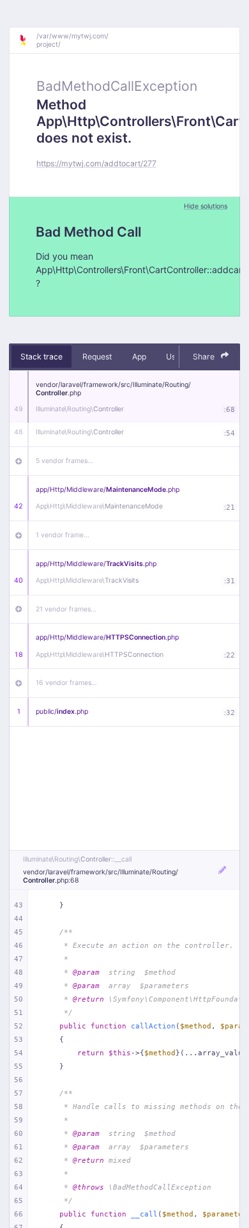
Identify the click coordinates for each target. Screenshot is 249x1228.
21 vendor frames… (66, 609)
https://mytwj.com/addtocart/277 (96, 163)
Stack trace (41, 356)
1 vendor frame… (62, 535)
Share (204, 356)
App (139, 356)
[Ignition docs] (27, 40)
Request (97, 356)
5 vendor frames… (64, 461)
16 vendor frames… (66, 683)
